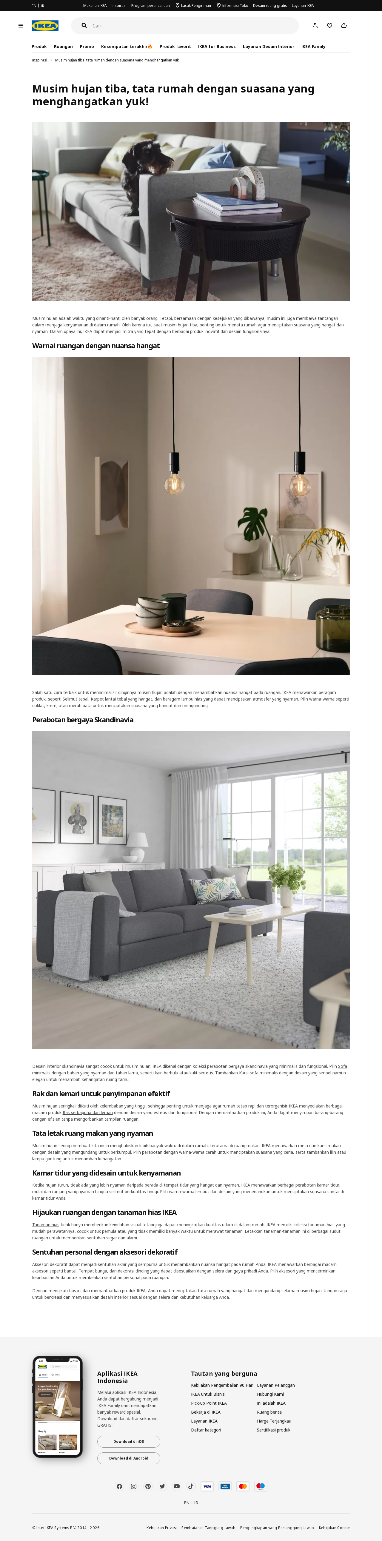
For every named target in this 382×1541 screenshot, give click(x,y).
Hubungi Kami (270, 1394)
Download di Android (128, 1458)
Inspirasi (119, 5)
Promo (87, 46)
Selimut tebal (75, 699)
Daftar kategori (206, 1430)
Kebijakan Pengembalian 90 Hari (222, 1385)
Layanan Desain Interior (268, 46)
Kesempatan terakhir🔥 (127, 46)
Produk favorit (175, 46)
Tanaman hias (45, 1224)
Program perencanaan (150, 5)
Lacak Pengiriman (196, 5)
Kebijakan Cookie (334, 1527)
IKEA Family (313, 46)
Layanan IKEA (303, 5)
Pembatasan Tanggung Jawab (208, 1527)
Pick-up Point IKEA (209, 1403)
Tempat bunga (93, 1271)
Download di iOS (128, 1441)
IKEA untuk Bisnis (208, 1394)
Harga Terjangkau (274, 1421)
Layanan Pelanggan (276, 1385)
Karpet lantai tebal (109, 699)
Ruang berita (269, 1412)
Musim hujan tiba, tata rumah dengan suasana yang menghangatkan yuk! (117, 60)
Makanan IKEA (95, 5)
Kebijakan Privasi (162, 1527)
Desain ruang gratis (270, 5)
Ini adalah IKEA (271, 1403)
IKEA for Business (216, 46)
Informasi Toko (235, 5)
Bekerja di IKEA (206, 1412)
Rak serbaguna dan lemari (88, 1112)
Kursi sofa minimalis (258, 1073)
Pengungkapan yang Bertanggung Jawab (277, 1527)
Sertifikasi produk (273, 1430)
